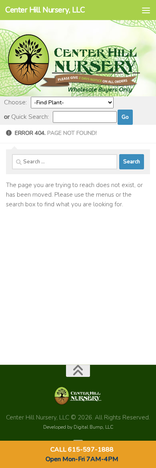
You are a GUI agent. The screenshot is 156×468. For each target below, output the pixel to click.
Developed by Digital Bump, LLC (78, 427)
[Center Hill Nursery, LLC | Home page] (78, 91)
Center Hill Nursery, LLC (45, 10)
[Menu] (146, 10)
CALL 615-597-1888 (82, 449)
